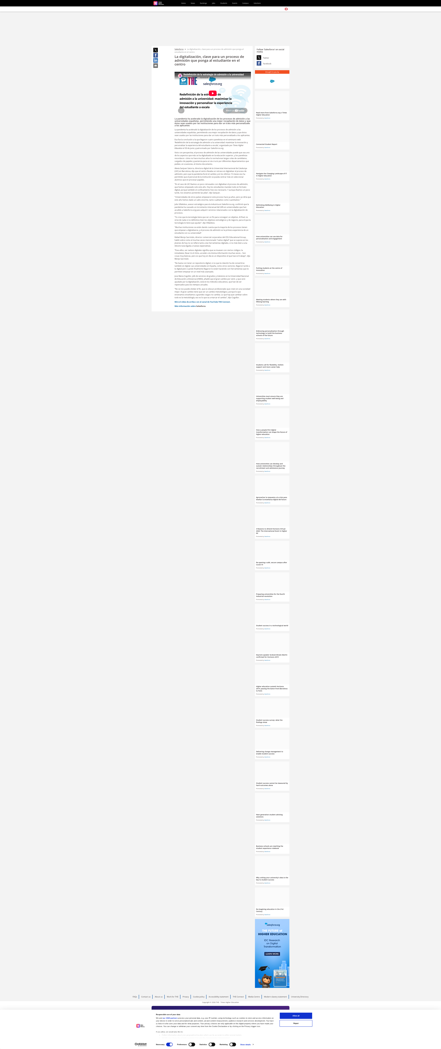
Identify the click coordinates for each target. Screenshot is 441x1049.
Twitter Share (259, 57)
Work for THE (172, 996)
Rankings (203, 3)
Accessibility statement (219, 996)
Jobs (213, 3)
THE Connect (238, 996)
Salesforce (179, 49)
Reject (295, 1023)
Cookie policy (198, 996)
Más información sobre (185, 306)
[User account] (286, 9)
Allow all (296, 1016)
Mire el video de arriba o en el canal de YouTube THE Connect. (202, 302)
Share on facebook (155, 55)
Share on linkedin (155, 60)
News (193, 3)
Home (183, 3)
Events (234, 3)
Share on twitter (155, 50)
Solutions (257, 3)
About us (159, 996)
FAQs (135, 996)
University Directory (299, 996)
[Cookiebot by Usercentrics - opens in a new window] (141, 1044)
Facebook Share (259, 63)
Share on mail (155, 65)
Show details (245, 1044)
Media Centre (254, 996)
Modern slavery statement (275, 996)
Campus (245, 3)
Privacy (186, 996)
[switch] (192, 1044)
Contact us (146, 996)
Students (223, 3)
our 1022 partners (170, 1018)
